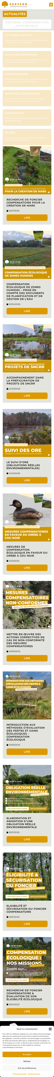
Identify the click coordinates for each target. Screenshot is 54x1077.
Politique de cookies (20, 1074)
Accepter (27, 1054)
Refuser (27, 1061)
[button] (50, 1029)
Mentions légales (34, 1074)
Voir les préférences (27, 1068)
